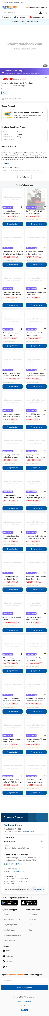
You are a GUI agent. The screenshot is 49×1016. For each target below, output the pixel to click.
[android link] (9, 903)
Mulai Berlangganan (24, 988)
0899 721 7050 (28, 831)
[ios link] (29, 903)
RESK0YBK (19, 86)
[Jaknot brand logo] (9, 7)
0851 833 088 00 (18, 871)
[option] (24, 47)
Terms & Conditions (24, 1001)
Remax (19, 132)
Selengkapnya (39, 889)
